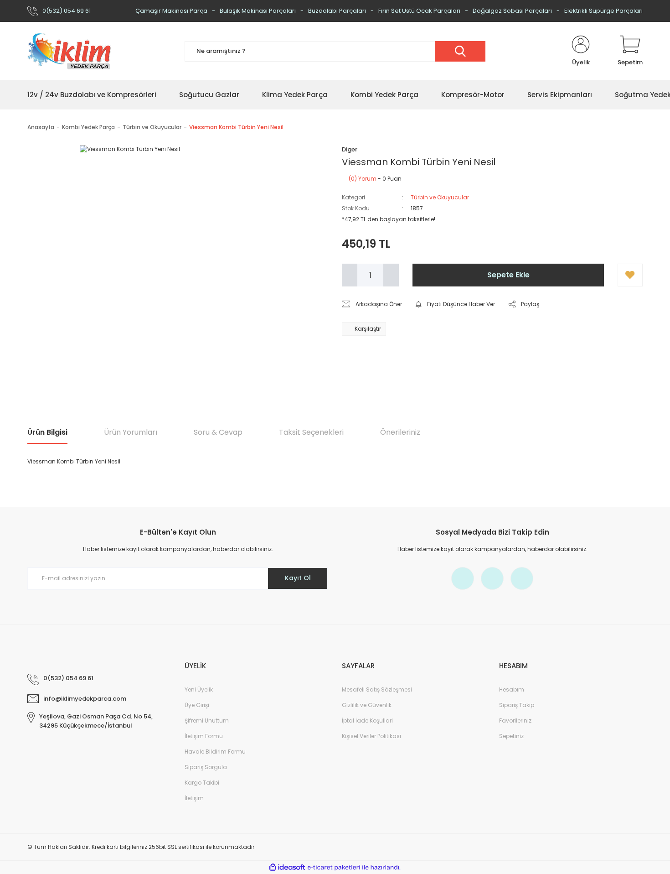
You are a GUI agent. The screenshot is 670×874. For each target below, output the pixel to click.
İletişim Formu (204, 736)
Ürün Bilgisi (47, 432)
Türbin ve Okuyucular (440, 197)
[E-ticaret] (334, 868)
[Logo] (69, 51)
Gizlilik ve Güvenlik (367, 705)
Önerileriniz (400, 432)
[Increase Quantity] (391, 275)
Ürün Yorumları (130, 432)
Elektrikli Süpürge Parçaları (603, 10)
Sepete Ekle (508, 275)
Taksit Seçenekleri (311, 432)
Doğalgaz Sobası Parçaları (512, 10)
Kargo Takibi (202, 782)
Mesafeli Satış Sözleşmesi (377, 689)
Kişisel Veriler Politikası (371, 736)
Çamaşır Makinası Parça (171, 10)
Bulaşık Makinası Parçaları (258, 10)
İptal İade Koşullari (367, 720)
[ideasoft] (287, 867)
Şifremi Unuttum (207, 720)
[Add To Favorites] (630, 275)
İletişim (194, 798)
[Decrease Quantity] (349, 275)
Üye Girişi (197, 705)
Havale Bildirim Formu (215, 751)
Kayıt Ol (298, 578)
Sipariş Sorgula (206, 767)
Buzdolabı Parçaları (337, 10)
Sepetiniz (511, 736)
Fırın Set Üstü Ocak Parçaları (419, 10)
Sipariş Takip (516, 705)
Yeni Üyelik (199, 689)
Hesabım (511, 689)
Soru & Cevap (218, 432)
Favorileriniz (515, 720)
